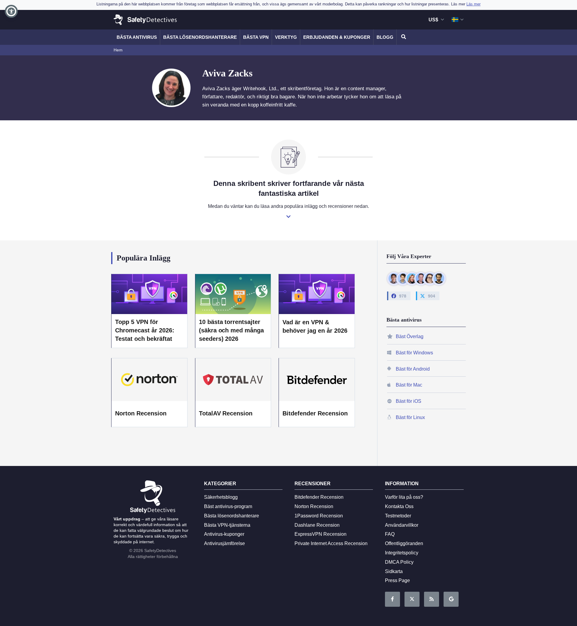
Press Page (397, 580)
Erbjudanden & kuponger (336, 37)
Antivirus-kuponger (224, 534)
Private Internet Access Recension (331, 543)
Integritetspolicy (401, 552)
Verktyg (286, 37)
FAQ (390, 534)
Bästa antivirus (137, 37)
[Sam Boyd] (403, 278)
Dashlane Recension (317, 525)
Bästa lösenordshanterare (200, 37)
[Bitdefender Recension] (317, 379)
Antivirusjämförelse (224, 543)
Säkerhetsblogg (221, 497)
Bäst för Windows (414, 352)
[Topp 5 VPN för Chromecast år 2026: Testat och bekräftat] (149, 293)
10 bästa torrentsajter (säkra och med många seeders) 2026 (231, 330)
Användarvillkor (401, 525)
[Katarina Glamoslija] (412, 278)
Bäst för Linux (410, 417)
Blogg (385, 37)
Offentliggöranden (404, 543)
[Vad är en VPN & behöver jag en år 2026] (317, 293)
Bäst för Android (413, 368)
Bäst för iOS (408, 401)
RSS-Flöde (431, 599)
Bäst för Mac (409, 384)
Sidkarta (394, 571)
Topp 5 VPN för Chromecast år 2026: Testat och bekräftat (144, 330)
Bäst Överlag (409, 336)
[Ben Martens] (394, 278)
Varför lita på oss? (404, 497)
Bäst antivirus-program (228, 506)
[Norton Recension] (149, 379)
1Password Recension (319, 515)
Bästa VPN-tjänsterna (227, 525)
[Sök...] (403, 37)
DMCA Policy (399, 562)
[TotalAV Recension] (233, 379)
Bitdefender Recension (315, 413)
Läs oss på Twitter (412, 599)
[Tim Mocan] (439, 278)
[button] (11, 11)
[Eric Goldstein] (421, 278)
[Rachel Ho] (430, 278)
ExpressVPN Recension (321, 534)
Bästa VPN (256, 37)
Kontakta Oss (399, 506)
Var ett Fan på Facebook (392, 599)
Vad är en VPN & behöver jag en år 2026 (314, 326)
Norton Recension (140, 413)
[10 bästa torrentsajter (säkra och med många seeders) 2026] (233, 293)
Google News (451, 599)
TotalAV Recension (226, 413)
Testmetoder (398, 515)
